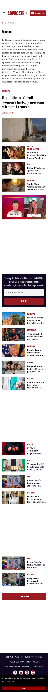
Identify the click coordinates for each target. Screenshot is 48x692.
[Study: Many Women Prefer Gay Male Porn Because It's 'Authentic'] (13, 184)
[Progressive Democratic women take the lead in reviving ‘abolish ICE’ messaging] (13, 579)
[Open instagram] (33, 672)
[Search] (25, 13)
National (6, 91)
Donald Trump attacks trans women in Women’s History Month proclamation (36, 355)
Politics (31, 378)
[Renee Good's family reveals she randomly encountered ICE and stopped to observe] (13, 562)
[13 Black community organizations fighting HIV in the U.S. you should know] (13, 448)
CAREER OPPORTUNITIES (33, 657)
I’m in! (24, 301)
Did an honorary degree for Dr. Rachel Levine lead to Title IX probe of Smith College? (36, 323)
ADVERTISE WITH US (17, 661)
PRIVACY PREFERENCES (12, 666)
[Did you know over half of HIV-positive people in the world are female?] (13, 367)
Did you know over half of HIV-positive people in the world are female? (36, 370)
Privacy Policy (40, 678)
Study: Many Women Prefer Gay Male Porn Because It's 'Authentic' (36, 188)
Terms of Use (10, 681)
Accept (24, 688)
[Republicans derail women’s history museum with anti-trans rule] (24, 130)
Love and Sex (32, 180)
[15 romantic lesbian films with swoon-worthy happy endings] (13, 152)
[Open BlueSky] (21, 672)
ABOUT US (19, 657)
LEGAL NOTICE (39, 666)
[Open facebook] (15, 672)
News (29, 477)
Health (30, 444)
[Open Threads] (27, 672)
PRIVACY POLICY (32, 661)
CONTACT (9, 657)
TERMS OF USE (27, 666)
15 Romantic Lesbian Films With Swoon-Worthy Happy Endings (36, 156)
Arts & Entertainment (33, 148)
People (30, 164)
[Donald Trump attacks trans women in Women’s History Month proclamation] (13, 350)
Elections (31, 330)
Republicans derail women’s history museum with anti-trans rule (23, 102)
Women (30, 362)
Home (4, 22)
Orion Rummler (9, 113)
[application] (24, 207)
